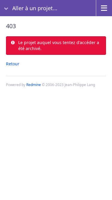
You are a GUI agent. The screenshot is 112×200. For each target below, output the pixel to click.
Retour (12, 64)
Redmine (33, 84)
